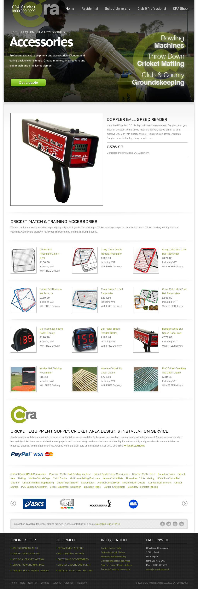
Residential (90, 8)
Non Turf (32, 582)
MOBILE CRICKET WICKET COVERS (31, 570)
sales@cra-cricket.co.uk (107, 524)
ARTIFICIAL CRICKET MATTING (28, 559)
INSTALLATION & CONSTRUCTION (75, 570)
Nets (22, 582)
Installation (82, 582)
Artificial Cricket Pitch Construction (28, 474)
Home (70, 8)
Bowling (45, 582)
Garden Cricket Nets (114, 487)
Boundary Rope (92, 487)
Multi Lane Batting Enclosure (85, 478)
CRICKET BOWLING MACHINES (28, 565)
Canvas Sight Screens (160, 482)
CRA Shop (180, 8)
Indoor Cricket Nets (113, 478)
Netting (22, 478)
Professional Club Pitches (113, 552)
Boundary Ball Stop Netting (113, 556)
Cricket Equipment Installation (65, 487)
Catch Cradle (60, 478)
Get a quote (28, 82)
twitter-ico (169, 524)
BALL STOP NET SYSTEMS (71, 553)
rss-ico (181, 524)
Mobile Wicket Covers (133, 482)
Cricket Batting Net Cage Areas (115, 561)
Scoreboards (88, 482)
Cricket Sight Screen (67, 482)
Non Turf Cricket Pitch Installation (116, 565)
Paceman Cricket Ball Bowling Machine (70, 474)
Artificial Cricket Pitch (108, 482)
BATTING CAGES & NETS (25, 548)
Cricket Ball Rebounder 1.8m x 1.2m (49, 253)
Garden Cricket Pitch (111, 548)
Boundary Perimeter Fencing (143, 487)
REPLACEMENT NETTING (71, 548)
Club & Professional (151, 8)
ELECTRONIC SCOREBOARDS (73, 559)
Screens (56, 582)
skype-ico (175, 524)
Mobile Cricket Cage (39, 478)
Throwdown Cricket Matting (140, 478)
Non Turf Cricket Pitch (143, 474)
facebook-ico (162, 524)
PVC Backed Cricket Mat (34, 487)
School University (117, 8)
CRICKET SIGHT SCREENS (26, 553)
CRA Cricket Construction (23, 9)
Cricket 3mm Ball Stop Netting (38, 482)
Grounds (68, 582)
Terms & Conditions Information (115, 569)
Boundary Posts (166, 474)
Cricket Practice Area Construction (111, 474)
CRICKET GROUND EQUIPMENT (74, 565)
